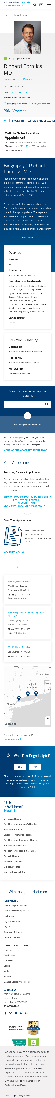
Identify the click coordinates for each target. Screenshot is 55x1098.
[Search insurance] (47, 404)
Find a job (9, 916)
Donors (7, 965)
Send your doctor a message (23, 505)
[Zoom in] (47, 718)
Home (6, 15)
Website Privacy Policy (15, 1085)
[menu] (49, 4)
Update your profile (13, 739)
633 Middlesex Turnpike (19, 647)
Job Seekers (9, 955)
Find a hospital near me (15, 905)
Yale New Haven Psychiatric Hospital (21, 840)
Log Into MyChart (15, 551)
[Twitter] (10, 1013)
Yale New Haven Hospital (15, 861)
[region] (27, 696)
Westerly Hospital (12, 856)
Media (6, 971)
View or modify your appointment (26, 496)
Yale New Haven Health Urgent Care (20, 850)
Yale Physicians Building (19, 581)
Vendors (7, 976)
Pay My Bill (9, 926)
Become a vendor (12, 937)
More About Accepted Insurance (25, 450)
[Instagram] (26, 1013)
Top (5, 120)
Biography (18, 120)
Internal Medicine (24, 79)
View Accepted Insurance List (27, 424)
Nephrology (9, 79)
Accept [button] (8, 1095)
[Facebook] (5, 1013)
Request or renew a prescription (26, 501)
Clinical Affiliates (12, 866)
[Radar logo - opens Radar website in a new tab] (10, 724)
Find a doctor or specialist (16, 910)
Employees (9, 960)
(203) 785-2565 (19, 92)
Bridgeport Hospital (13, 818)
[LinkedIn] (21, 1013)
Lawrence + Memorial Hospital (18, 834)
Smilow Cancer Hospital (15, 845)
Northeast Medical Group (15, 872)
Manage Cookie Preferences (17, 981)
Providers (8, 949)
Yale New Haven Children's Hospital (20, 824)
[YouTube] (16, 1013)
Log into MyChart (12, 921)
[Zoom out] (47, 723)
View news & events (13, 932)
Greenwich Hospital (13, 829)
